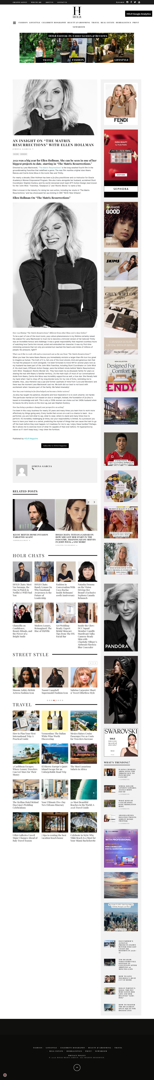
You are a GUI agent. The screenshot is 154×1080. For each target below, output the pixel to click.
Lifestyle (34, 22)
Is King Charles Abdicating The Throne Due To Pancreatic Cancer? (127, 773)
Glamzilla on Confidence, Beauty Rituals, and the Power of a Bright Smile (22, 631)
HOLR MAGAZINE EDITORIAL (66, 545)
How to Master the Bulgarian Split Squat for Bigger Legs (127, 1007)
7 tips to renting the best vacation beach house (54, 839)
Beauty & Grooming (79, 22)
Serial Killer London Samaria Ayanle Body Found (127, 789)
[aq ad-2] (121, 885)
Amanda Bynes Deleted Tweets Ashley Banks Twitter (127, 818)
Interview (24, 154)
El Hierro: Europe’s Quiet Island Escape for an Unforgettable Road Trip (54, 772)
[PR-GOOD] (121, 224)
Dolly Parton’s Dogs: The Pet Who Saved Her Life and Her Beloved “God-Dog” (127, 993)
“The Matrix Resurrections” (50, 167)
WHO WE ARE (36, 2)
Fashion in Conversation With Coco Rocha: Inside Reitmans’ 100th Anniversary (65, 590)
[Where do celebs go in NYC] (121, 917)
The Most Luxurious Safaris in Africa (80, 770)
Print (136, 22)
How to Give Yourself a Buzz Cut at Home (127, 978)
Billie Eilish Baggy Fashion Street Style (55, 691)
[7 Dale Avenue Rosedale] (121, 411)
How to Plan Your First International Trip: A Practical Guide (24, 739)
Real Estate (108, 22)
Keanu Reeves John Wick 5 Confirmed (28, 536)
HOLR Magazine (31, 438)
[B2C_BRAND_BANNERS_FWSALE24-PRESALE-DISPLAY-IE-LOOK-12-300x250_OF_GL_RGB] (121, 742)
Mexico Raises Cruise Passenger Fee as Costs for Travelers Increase (82, 739)
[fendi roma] (121, 104)
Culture (16, 154)
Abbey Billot (18, 540)
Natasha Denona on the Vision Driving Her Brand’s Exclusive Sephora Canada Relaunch (87, 591)
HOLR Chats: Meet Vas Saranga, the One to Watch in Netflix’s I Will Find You (22, 590)
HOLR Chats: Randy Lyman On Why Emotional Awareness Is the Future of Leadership (43, 591)
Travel (95, 22)
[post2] (121, 848)
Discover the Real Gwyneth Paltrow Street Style (83, 693)
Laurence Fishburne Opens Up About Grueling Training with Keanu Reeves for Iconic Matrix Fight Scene (75, 538)
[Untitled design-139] (121, 617)
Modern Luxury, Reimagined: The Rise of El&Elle (43, 628)
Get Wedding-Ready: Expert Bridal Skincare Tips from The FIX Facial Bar (65, 631)
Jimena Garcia (22, 149)
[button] (95, 663)
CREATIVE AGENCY (20, 2)
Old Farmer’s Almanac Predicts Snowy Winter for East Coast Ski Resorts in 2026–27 (127, 947)
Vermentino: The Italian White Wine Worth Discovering (54, 739)
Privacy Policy (77, 1055)
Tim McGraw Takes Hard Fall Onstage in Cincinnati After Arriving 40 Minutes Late (128, 964)
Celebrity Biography (54, 22)
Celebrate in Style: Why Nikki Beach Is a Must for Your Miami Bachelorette (83, 840)
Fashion (23, 22)
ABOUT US (49, 2)
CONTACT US (62, 2)
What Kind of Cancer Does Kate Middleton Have (127, 803)
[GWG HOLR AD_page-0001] (121, 320)
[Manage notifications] (5, 1075)
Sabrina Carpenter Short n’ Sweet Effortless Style (25, 691)
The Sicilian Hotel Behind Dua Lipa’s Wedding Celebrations (26, 808)
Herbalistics (123, 22)
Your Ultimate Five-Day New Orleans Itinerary (53, 806)
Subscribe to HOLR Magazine (55, 445)
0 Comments (124, 779)
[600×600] (121, 376)
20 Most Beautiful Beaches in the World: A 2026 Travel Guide (82, 808)
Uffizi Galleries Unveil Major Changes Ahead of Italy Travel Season (25, 840)
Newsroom (79, 27)
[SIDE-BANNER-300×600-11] (121, 689)
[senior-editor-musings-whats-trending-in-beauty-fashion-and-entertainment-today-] (121, 486)
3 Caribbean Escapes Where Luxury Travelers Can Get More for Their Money (25, 773)
